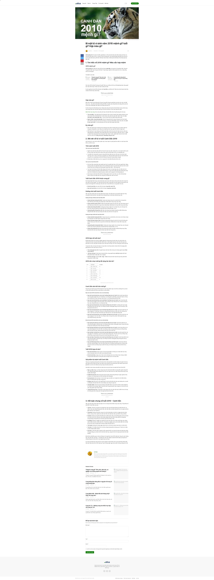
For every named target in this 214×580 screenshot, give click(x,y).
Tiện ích (89, 3)
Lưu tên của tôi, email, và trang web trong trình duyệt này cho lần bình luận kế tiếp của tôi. (104, 548)
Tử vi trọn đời (100, 3)
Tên (87, 539)
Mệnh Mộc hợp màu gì (90, 111)
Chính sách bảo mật (127, 578)
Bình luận (88, 525)
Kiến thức (106, 3)
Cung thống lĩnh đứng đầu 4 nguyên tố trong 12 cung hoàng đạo (120, 78)
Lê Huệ (90, 50)
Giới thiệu (133, 578)
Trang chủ (84, 3)
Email (87, 544)
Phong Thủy (94, 3)
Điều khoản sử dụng (118, 578)
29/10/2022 (96, 50)
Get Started (135, 3)
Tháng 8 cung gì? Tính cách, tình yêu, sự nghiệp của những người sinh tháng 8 (98, 78)
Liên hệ (137, 578)
